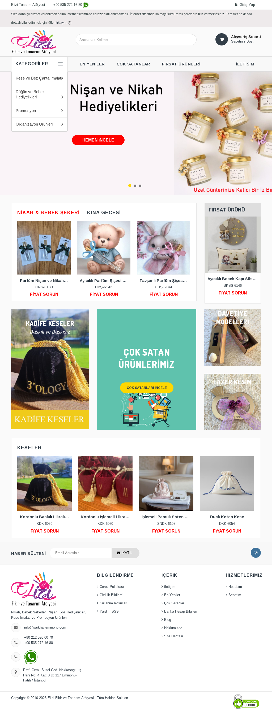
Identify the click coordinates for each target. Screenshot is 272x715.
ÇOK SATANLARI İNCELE (147, 387)
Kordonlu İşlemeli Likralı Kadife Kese (107, 516)
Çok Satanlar (174, 603)
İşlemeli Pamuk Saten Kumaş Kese (167, 516)
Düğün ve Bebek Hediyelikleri (30, 94)
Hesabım (235, 586)
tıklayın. (62, 22)
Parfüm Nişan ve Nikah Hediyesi (45, 280)
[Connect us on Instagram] (256, 553)
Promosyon (26, 111)
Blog (167, 619)
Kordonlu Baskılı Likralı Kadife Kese (46, 516)
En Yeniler (172, 595)
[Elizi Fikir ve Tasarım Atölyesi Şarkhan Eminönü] (33, 41)
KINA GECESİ (104, 212)
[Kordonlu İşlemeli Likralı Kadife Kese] (105, 483)
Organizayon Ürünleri (34, 124)
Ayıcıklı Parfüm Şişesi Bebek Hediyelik (105, 280)
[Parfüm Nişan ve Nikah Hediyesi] (44, 248)
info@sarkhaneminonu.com (45, 627)
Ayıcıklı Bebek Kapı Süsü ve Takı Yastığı (234, 278)
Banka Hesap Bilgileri (180, 611)
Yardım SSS (109, 611)
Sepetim (234, 595)
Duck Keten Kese (227, 516)
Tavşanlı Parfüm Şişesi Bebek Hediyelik (164, 280)
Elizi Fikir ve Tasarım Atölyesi (71, 698)
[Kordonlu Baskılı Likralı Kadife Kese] (44, 483)
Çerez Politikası (112, 586)
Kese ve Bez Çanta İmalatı (39, 78)
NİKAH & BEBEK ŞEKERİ (48, 212)
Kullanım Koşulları (113, 603)
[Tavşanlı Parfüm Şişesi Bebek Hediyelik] (163, 248)
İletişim (169, 586)
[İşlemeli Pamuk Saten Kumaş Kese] (166, 483)
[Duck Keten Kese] (227, 483)
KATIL (127, 553)
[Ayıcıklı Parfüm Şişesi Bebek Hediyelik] (103, 248)
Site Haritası (173, 636)
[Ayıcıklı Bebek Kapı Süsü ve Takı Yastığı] (233, 245)
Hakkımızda (173, 628)
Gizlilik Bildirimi (111, 595)
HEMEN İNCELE (98, 140)
